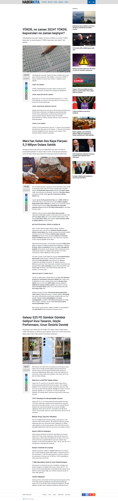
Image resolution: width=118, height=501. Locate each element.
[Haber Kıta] (31, 2)
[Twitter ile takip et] (87, 494)
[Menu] (89, 2)
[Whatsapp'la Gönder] (26, 91)
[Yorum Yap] (26, 98)
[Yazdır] (26, 96)
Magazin (61, 2)
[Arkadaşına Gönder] (26, 93)
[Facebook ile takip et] (83, 494)
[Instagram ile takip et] (90, 494)
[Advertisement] (46, 17)
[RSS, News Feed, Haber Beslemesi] (93, 494)
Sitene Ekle (67, 494)
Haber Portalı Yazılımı (29, 499)
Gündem (44, 2)
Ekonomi (50, 2)
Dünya (55, 2)
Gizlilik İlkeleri (61, 494)
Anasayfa (44, 494)
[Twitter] (26, 86)
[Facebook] (26, 83)
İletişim (54, 494)
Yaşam (66, 2)
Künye (49, 494)
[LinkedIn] (26, 88)
